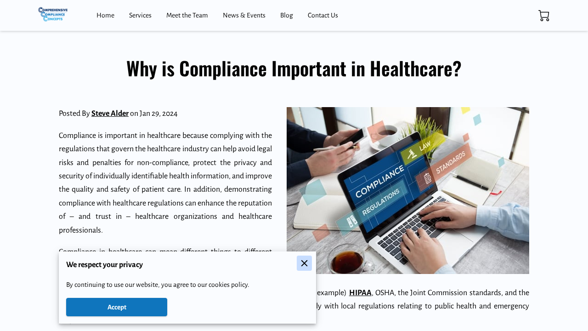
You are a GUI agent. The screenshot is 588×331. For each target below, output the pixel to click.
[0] (543, 15)
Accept (116, 307)
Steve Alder (110, 113)
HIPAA (360, 293)
